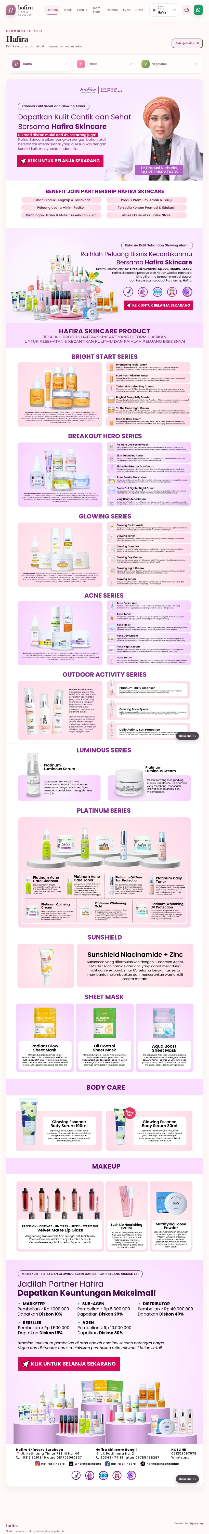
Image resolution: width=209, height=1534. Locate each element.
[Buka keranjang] (186, 10)
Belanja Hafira (185, 43)
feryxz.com (196, 1523)
